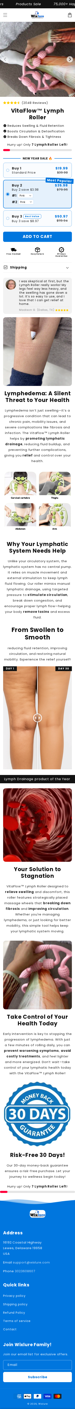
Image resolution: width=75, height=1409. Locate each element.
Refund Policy (14, 1313)
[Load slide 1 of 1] (36, 94)
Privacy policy (14, 1296)
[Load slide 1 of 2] (39, 94)
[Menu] (5, 15)
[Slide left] (5, 59)
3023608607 (25, 1271)
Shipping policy (15, 1304)
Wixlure (43, 1403)
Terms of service (17, 1321)
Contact (10, 1329)
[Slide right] (70, 59)
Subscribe (37, 1377)
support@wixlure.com (31, 1262)
